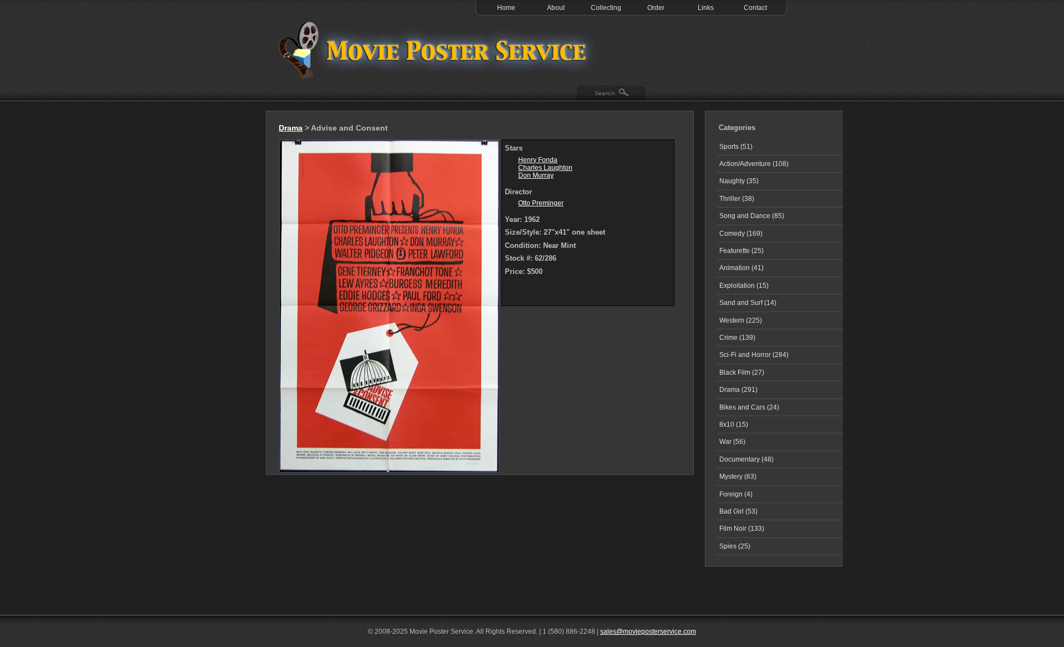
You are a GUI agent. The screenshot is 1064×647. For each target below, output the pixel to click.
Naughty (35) (739, 181)
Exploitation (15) (744, 285)
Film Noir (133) (741, 528)
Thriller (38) (736, 199)
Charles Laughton (545, 168)
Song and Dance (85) (751, 216)
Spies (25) (734, 546)
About (556, 8)
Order (655, 8)
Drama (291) (738, 390)
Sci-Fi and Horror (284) (754, 355)
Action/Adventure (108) (754, 164)
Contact (755, 8)
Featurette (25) (741, 251)
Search (611, 93)
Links (706, 8)
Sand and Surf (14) (747, 303)
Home (506, 8)
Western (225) (740, 320)
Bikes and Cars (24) (749, 407)
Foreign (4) (736, 494)
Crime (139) (737, 337)
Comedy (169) (741, 233)
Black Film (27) (741, 372)
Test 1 (435, 50)
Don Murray (536, 175)
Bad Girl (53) (738, 511)
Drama (291, 127)
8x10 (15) (733, 424)
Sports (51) (736, 147)
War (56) (732, 442)
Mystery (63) (737, 476)
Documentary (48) (746, 459)
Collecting (606, 8)
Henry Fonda (537, 160)
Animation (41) (741, 268)
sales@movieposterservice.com (648, 631)
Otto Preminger (541, 203)
